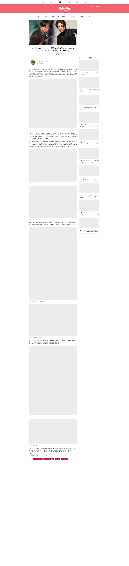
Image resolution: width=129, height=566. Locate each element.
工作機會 (85, 2)
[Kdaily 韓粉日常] (64, 9)
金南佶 (71, 69)
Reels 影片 (88, 16)
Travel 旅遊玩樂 (61, 16)
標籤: (31, 459)
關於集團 (43, 2)
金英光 (51, 459)
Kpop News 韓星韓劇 (42, 16)
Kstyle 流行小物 (71, 16)
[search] (86, 6)
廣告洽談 (77, 2)
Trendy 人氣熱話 (80, 16)
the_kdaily (48, 456)
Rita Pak (40, 61)
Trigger (52, 69)
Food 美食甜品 (53, 16)
